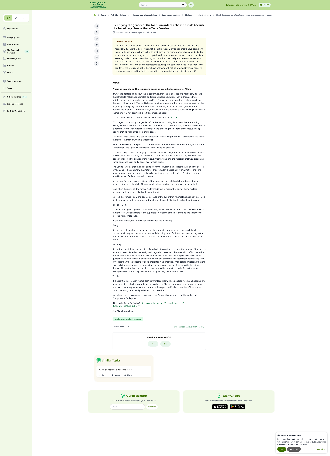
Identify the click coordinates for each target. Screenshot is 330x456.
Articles (10, 65)
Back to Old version (16, 111)
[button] (96, 26)
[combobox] (161, 5)
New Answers (13, 44)
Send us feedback (15, 104)
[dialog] (301, 442)
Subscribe (152, 407)
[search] (191, 5)
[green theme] (8, 18)
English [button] (266, 5)
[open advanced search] (183, 5)
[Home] (95, 15)
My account (12, 29)
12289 (174, 117)
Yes (153, 344)
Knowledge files (14, 58)
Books (10, 72)
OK (281, 449)
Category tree (13, 37)
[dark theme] (24, 18)
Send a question (14, 81)
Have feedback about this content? (188, 327)
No (165, 344)
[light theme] (16, 18)
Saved (9, 88)
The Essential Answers (17, 51)
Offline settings (16, 97)
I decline (294, 449)
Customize (320, 449)
